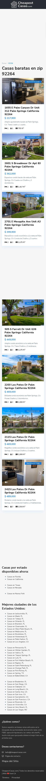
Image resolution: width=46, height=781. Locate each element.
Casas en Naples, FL (15, 663)
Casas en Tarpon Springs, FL (18, 655)
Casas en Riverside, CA (16, 702)
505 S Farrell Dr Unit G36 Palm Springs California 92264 (20, 332)
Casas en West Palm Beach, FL (19, 629)
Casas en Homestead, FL (17, 636)
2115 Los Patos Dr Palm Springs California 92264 (20, 438)
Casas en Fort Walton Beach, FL (20, 660)
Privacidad (16, 778)
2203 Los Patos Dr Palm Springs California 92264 (20, 386)
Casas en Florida (14, 576)
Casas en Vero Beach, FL (17, 707)
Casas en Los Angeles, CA (18, 642)
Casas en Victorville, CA (17, 704)
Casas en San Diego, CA (17, 684)
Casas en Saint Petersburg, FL (19, 665)
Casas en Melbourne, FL (17, 631)
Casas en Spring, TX (15, 673)
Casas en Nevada (14, 587)
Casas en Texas (13, 585)
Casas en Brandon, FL (16, 624)
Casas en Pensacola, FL (16, 647)
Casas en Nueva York (16, 593)
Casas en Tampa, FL (15, 619)
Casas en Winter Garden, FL (18, 650)
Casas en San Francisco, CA (18, 699)
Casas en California (15, 579)
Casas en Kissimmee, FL (16, 634)
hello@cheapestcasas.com (15, 752)
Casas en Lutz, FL (14, 658)
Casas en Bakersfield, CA (17, 676)
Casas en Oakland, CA (16, 687)
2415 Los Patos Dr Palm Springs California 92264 (20, 491)
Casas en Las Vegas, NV (17, 710)
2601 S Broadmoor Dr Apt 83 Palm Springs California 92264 (23, 167)
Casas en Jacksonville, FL (17, 613)
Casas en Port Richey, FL (17, 670)
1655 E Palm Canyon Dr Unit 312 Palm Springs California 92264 (22, 111)
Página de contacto (12, 756)
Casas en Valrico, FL (15, 653)
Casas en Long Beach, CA (17, 689)
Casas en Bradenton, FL (16, 681)
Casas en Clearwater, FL (17, 626)
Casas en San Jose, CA (16, 694)
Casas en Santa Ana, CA (17, 692)
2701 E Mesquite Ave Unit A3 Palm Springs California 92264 (23, 225)
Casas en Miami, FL (14, 616)
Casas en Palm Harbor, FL (17, 639)
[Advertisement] (23, 36)
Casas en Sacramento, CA (17, 697)
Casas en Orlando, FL (16, 621)
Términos (5, 778)
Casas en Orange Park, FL (17, 668)
